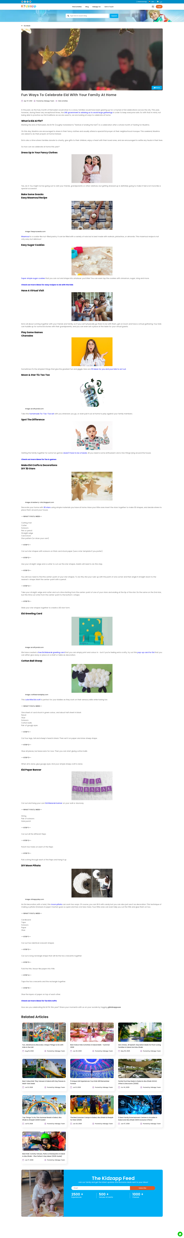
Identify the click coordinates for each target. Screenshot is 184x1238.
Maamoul (25, 236)
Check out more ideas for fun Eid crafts (39, 1001)
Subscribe (142, 1188)
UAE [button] (152, 1)
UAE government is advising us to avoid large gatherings (88, 112)
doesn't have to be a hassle (75, 453)
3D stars (47, 507)
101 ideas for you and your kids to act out (108, 369)
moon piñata (56, 904)
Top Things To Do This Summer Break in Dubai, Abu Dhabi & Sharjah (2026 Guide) (42, 1118)
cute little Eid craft (33, 699)
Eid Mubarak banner (53, 803)
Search (114, 16)
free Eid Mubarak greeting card (51, 652)
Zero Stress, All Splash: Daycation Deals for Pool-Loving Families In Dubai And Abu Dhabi (139, 1046)
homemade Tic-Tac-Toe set (41, 414)
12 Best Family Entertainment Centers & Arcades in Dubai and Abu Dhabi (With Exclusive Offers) (137, 1118)
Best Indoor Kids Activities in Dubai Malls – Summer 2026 (90, 1046)
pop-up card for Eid (145, 652)
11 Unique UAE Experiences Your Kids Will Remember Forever (89, 1082)
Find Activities (77, 7)
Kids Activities (63, 101)
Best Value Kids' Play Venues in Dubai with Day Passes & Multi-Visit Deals (43, 1082)
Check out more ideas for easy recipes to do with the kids (47, 285)
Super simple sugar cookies (33, 278)
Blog (87, 7)
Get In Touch (108, 7)
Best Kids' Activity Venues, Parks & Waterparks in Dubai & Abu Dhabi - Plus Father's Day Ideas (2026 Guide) (43, 1155)
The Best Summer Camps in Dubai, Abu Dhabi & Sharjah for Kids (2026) (91, 1118)
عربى (161, 1)
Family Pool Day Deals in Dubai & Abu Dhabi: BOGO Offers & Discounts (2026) (137, 1082)
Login (159, 6)
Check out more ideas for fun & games (38, 459)
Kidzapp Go (96, 7)
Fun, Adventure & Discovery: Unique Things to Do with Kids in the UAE (42, 1046)
